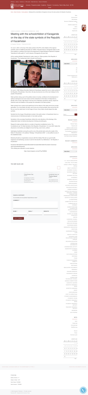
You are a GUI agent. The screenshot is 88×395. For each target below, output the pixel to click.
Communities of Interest (72, 204)
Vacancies (74, 310)
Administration (74, 19)
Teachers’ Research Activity (71, 307)
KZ (70, 5)
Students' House (72, 298)
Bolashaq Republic (72, 187)
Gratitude (74, 229)
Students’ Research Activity (71, 304)
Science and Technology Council (71, 278)
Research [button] (49, 5)
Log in (76, 321)
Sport (75, 290)
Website (46, 211)
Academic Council (72, 170)
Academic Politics (72, 175)
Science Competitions (71, 280)
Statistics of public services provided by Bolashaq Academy (71, 128)
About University (17, 12)
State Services (73, 292)
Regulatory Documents (70, 267)
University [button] (28, 5)
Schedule (74, 275)
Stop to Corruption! (71, 294)
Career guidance (25, 12)
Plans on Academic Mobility (72, 260)
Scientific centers (72, 282)
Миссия (75, 330)
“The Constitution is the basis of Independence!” (71, 132)
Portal (49, 7)
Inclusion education (71, 241)
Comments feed (74, 325)
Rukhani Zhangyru (72, 271)
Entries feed (75, 323)
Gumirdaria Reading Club (71, 231)
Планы (75, 332)
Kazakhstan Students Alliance (71, 249)
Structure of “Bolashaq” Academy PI (70, 22)
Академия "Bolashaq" (16, 44)
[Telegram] (84, 28)
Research (74, 269)
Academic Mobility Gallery (72, 172)
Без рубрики (73, 312)
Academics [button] (43, 5)
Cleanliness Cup (28, 174)
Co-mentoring (73, 199)
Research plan (74, 125)
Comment (16, 200)
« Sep (75, 54)
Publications (73, 263)
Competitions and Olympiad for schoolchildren (72, 208)
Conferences (73, 211)
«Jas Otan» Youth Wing (71, 162)
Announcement (74, 17)
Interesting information (73, 244)
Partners (74, 256)
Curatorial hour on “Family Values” (54, 175)
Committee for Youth (71, 201)
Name (15, 211)
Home (12, 12)
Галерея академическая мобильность (72, 76)
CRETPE (75, 217)
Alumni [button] (67, 5)
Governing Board (72, 225)
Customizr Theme (27, 392)
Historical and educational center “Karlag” (71, 238)
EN (76, 71)
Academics (74, 177)
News (76, 15)
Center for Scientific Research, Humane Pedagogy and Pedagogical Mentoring (70, 193)
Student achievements (70, 296)
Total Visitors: (14, 384)
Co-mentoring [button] (56, 5)
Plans (75, 258)
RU (72, 5)
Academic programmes (72, 24)
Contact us (75, 28)
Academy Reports (72, 179)
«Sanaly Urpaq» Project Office (70, 165)
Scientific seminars (71, 288)
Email (30, 211)
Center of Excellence (71, 197)
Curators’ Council (72, 219)
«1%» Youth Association (70, 160)
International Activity (71, 246)
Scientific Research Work (71, 285)
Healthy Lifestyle (72, 234)
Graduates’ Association (70, 227)
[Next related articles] (58, 167)
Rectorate (74, 265)
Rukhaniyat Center (72, 273)
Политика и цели (73, 334)
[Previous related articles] (55, 167)
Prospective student (35, 5)
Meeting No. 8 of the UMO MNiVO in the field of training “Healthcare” (70, 135)
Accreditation (73, 181)
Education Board (72, 221)
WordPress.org (74, 327)
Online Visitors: (14, 377)
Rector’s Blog (63, 5)
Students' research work (71, 301)
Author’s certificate (71, 185)
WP (15, 392)
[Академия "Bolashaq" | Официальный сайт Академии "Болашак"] (17, 6)
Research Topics (74, 123)
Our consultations (72, 254)
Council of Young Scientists (72, 214)
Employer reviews (72, 223)
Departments (74, 30)
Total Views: (14, 382)
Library (76, 26)
